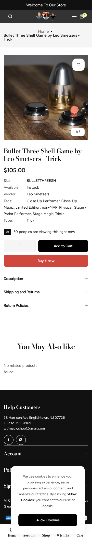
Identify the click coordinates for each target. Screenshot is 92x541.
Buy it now (46, 261)
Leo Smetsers (38, 194)
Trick (30, 220)
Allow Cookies (47, 520)
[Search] (10, 16)
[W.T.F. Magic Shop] (46, 16)
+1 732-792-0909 (17, 423)
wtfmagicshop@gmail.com (24, 428)
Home (43, 31)
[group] (46, 97)
